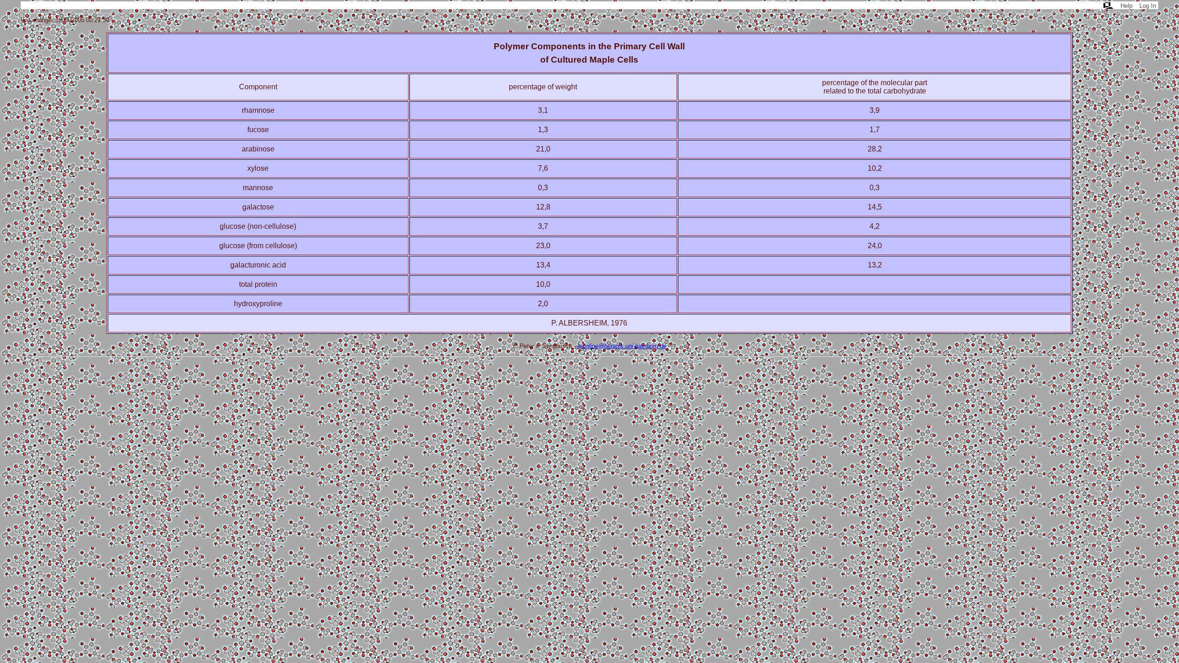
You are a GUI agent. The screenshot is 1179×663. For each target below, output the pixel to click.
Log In (1147, 5)
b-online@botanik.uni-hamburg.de (622, 346)
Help (1126, 5)
